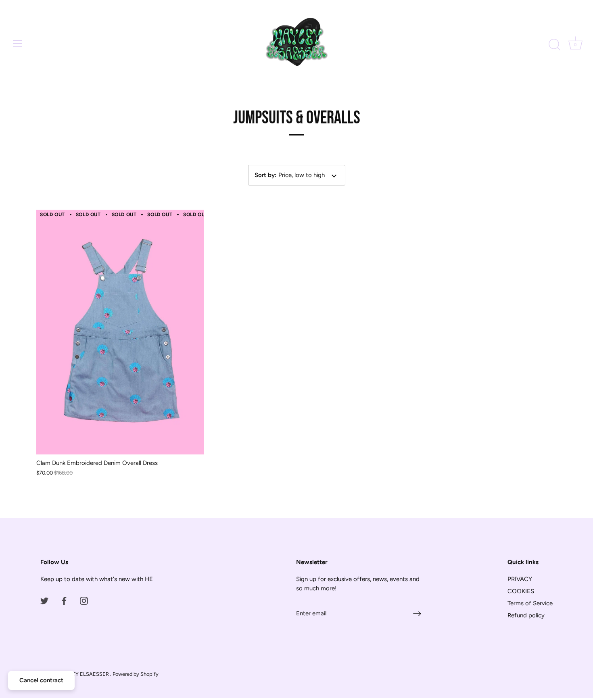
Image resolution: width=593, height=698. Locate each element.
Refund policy (526, 615)
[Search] (554, 45)
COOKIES (520, 591)
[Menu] (18, 43)
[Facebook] (64, 600)
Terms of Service (530, 603)
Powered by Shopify (136, 674)
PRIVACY (519, 579)
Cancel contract (41, 680)
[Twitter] (44, 600)
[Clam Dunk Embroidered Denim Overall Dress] (120, 332)
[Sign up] (417, 614)
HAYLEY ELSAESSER (84, 674)
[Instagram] (84, 600)
